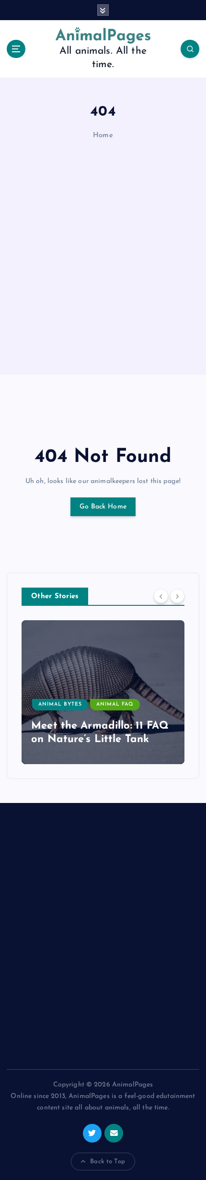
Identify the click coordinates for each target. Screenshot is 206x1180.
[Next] (177, 596)
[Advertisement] (103, 259)
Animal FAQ (114, 704)
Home (103, 135)
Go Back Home (103, 506)
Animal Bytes (60, 704)
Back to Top (107, 1161)
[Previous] (161, 596)
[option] (103, 692)
